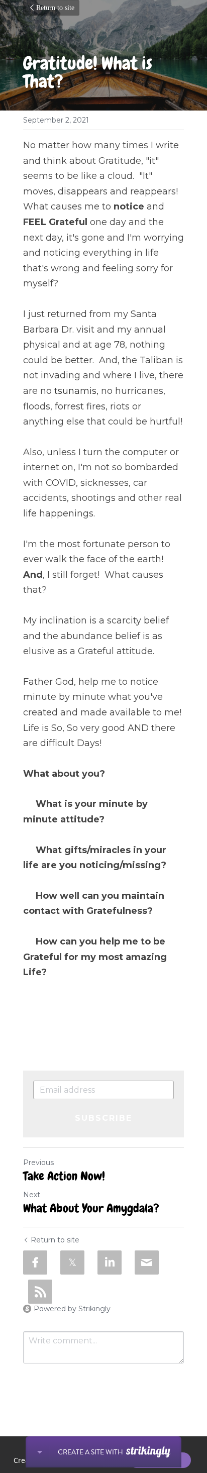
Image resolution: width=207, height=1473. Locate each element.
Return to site (55, 8)
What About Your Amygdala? (91, 1208)
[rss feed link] (40, 1292)
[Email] (147, 1262)
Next (31, 1194)
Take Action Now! (64, 1176)
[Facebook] (35, 1262)
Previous (38, 1162)
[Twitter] (72, 1262)
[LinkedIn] (109, 1262)
